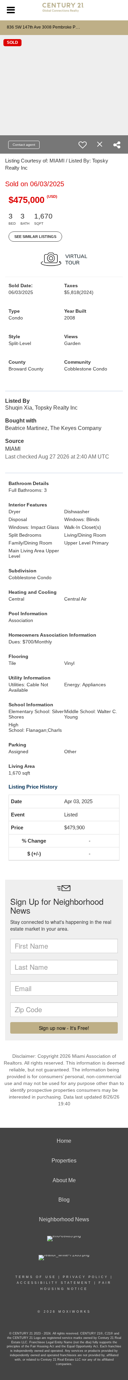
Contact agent (24, 144)
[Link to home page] (64, 10)
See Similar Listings (35, 237)
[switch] (82, 145)
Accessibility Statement (54, 1282)
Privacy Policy (85, 1277)
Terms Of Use (35, 1277)
